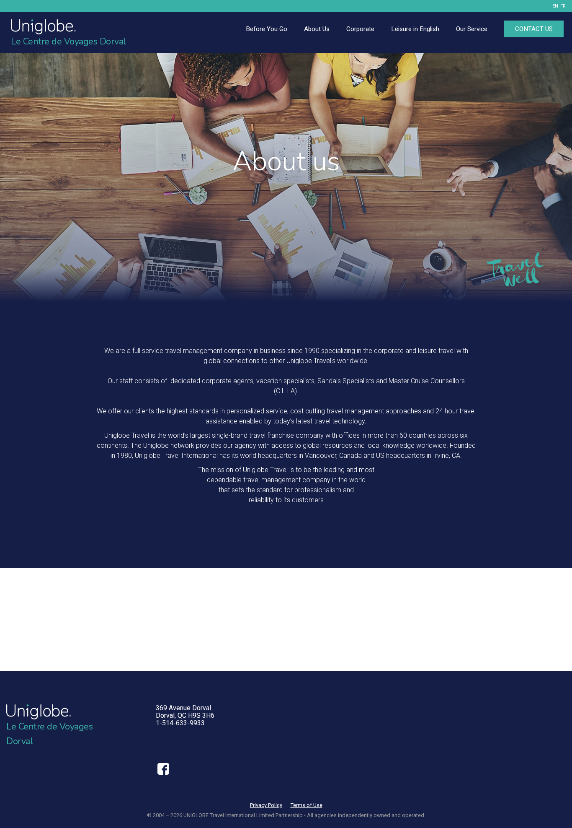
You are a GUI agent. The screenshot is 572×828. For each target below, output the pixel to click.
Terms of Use (306, 805)
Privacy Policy (266, 805)
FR (563, 6)
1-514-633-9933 (180, 723)
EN (555, 6)
